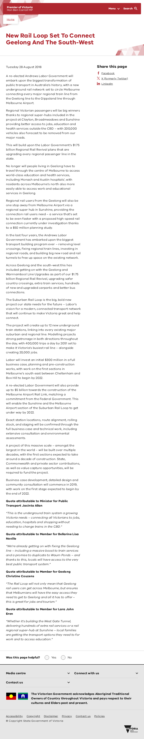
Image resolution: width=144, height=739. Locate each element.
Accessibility (14, 716)
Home (10, 19)
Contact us (83, 716)
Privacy (67, 716)
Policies (99, 716)
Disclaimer (51, 716)
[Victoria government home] (131, 729)
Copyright (33, 716)
